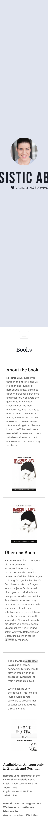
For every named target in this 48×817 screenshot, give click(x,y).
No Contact (31, 661)
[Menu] (24, 335)
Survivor (9, 639)
